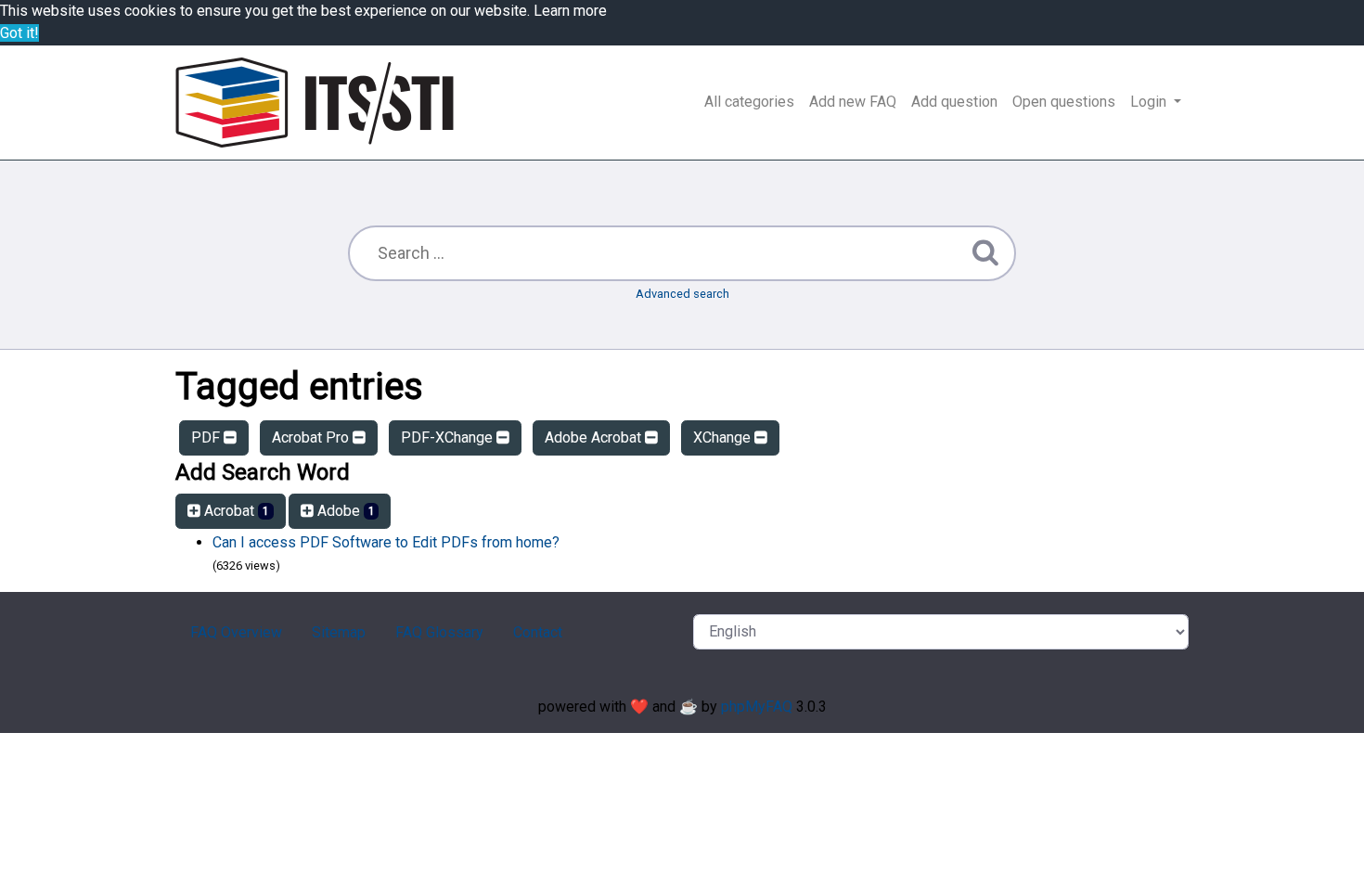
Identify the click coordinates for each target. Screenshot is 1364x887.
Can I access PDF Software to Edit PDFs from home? (386, 542)
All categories (749, 101)
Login (1150, 101)
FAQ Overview (236, 632)
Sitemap (339, 632)
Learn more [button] (570, 10)
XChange (723, 437)
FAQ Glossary (439, 632)
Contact (537, 632)
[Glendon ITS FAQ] (314, 102)
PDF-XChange (448, 437)
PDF (207, 437)
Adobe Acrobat (595, 437)
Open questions (1063, 101)
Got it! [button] (19, 33)
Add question (954, 101)
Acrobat (234, 511)
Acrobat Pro (312, 437)
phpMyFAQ (756, 706)
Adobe (344, 511)
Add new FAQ (852, 101)
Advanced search (682, 294)
